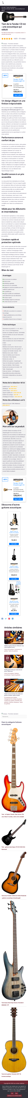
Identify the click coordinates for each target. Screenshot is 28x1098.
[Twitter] (6, 618)
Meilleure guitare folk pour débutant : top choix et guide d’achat (14, 646)
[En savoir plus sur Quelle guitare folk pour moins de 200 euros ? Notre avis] (14, 661)
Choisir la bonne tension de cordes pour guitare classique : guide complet (13, 694)
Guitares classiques (14, 702)
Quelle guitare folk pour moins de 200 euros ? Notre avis (13, 670)
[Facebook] (2, 618)
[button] (10, 43)
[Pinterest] (9, 618)
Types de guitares (13, 651)
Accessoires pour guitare (10, 697)
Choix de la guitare (9, 649)
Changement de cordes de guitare (13, 699)
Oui (12, 1093)
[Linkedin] (12, 618)
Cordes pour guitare (9, 700)
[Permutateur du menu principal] (25, 2)
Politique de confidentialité (14, 1095)
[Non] (26, 1091)
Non (16, 1093)
